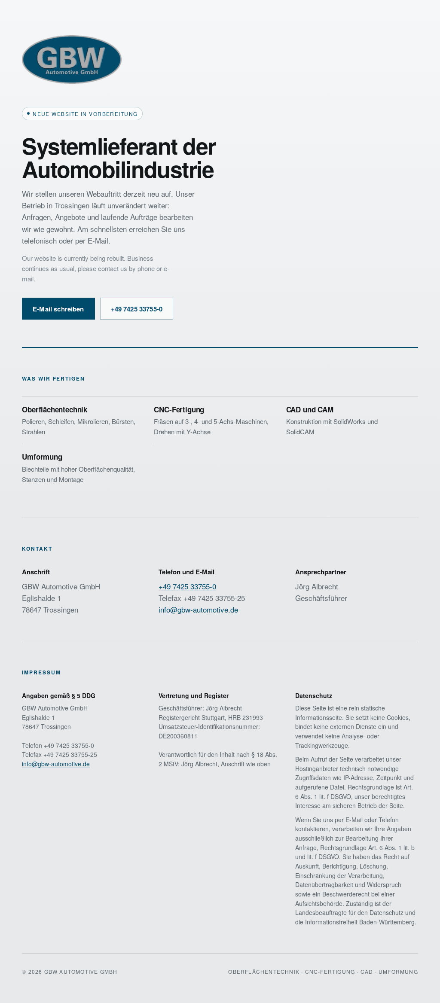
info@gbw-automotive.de (198, 609)
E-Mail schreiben (58, 309)
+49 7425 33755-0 (136, 309)
